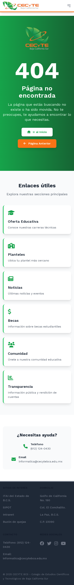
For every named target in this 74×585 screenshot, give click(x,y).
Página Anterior (39, 143)
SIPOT (7, 507)
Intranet (8, 514)
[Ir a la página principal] (21, 5)
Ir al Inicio (39, 132)
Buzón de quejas (14, 521)
